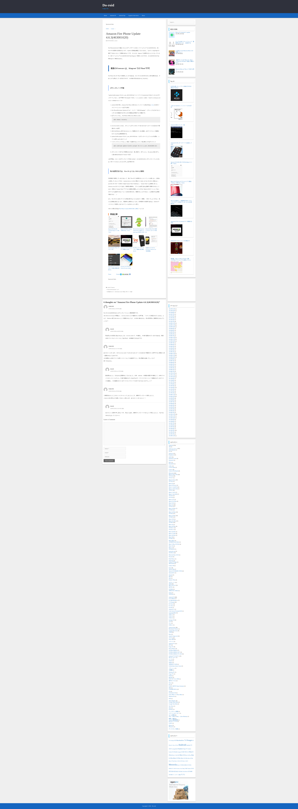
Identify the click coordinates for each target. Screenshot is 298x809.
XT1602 (171, 509)
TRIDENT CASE (173, 664)
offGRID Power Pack (174, 542)
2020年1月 (171, 335)
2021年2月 (171, 319)
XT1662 (171, 538)
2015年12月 (172, 414)
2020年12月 (172, 323)
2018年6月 (171, 362)
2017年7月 (171, 382)
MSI (170, 687)
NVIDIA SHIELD (173, 650)
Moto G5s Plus (172, 521)
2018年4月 (171, 366)
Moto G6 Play (172, 526)
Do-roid (108, 5)
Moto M (171, 537)
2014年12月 (172, 435)
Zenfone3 (171, 460)
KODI (170, 675)
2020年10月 (172, 326)
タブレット (172, 582)
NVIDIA (171, 589)
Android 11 (171, 609)
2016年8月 (171, 400)
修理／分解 (172, 718)
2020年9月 (171, 328)
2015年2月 (171, 432)
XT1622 (171, 506)
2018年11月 (172, 355)
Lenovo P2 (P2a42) (173, 471)
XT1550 (171, 497)
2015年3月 (171, 430)
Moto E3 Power (172, 485)
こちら (152, 105)
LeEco (170, 466)
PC (169, 684)
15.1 (170, 623)
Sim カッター (172, 657)
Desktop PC (172, 672)
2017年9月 (171, 378)
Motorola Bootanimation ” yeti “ (113, 289)
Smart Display (172, 700)
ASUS (170, 457)
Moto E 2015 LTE (173, 474)
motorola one (172, 551)
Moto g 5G (171, 499)
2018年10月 (172, 357)
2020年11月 (172, 325)
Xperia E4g (171, 569)
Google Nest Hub (173, 704)
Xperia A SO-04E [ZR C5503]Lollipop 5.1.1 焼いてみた (114, 230)
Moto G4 (171, 505)
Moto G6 (171, 524)
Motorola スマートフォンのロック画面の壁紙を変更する (114, 268)
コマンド (171, 641)
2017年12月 (172, 373)
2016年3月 (171, 409)
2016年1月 (171, 412)
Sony (170, 567)
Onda (170, 592)
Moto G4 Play (172, 508)
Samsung (171, 560)
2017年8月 (171, 380)
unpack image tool (173, 636)
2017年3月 (171, 389)
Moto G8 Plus (172, 535)
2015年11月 (172, 416)
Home (105, 15)
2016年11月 (172, 394)
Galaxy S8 (171, 565)
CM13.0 (171, 616)
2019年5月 (171, 346)
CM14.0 (171, 617)
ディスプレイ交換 (173, 729)
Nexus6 (171, 556)
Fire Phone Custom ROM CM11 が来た (129, 208)
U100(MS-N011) (173, 689)
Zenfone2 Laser (172, 458)
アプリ (170, 637)
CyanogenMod (172, 612)
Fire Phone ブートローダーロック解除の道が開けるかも (138, 249)
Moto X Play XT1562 (174, 544)
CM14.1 (171, 625)
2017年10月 (172, 376)
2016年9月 (171, 398)
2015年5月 (171, 426)
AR (169, 446)
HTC (170, 462)
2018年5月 (171, 364)
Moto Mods (171, 540)
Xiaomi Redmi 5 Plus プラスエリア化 (113, 248)
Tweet (109, 274)
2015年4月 (171, 428)
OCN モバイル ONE (174, 679)
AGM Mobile (172, 450)
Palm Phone (172, 558)
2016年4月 (171, 407)
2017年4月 (171, 387)
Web (170, 708)
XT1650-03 (171, 549)
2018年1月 (171, 371)
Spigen (170, 662)
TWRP (170, 632)
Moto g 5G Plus (172, 501)
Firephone (113, 287)
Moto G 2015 (172, 492)
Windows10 (172, 696)
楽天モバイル (172, 680)
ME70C (171, 587)
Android (108, 287)
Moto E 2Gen (172, 480)
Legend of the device (133, 15)
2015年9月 (171, 419)
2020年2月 (171, 334)
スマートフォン (173, 448)
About (143, 15)
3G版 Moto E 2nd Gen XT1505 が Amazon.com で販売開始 (151, 249)
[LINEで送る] (125, 274)
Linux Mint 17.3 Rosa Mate (175, 694)
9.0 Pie (170, 607)
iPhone (170, 725)
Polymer (171, 709)
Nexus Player (172, 648)
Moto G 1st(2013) (173, 487)
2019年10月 (172, 341)
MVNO (170, 677)
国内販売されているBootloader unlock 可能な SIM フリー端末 (119, 291)
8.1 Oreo (171, 605)
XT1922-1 (171, 527)
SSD (170, 698)
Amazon (171, 453)
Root (170, 634)
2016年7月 (171, 401)
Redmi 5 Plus (172, 580)
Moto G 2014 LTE (173, 488)
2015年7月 (171, 423)
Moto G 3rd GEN (173, 494)
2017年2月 (171, 391)
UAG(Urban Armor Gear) (175, 666)
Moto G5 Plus (172, 515)
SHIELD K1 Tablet (173, 590)
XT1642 (171, 513)
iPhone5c (171, 726)
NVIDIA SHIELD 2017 (174, 652)
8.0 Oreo (171, 604)
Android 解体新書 (173, 720)
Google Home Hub (173, 702)
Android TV (172, 643)
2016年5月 (171, 405)
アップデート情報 (173, 711)
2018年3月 (171, 367)
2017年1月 (171, 392)
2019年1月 (171, 351)
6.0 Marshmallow (173, 600)
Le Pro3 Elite (172, 467)
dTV (170, 645)
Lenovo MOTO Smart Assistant (176, 686)
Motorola (171, 473)
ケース (170, 659)
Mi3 (170, 576)
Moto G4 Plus (172, 512)
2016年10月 (172, 396)
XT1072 (171, 490)
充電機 (170, 670)
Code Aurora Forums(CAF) (175, 611)
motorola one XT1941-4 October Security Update (126, 267)
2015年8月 (171, 421)
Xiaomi (170, 575)
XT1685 (171, 517)
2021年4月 (171, 316)
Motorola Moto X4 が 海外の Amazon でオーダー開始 (151, 230)
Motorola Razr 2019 (174, 555)
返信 (120, 308)
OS (169, 691)
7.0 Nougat (171, 602)
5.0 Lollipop (172, 598)
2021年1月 (171, 321)
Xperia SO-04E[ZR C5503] (175, 571)
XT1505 (171, 481)
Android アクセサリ (174, 656)
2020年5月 (171, 332)
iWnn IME (171, 639)
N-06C (170, 723)
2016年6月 (171, 403)
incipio (170, 660)
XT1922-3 (171, 529)
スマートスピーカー (174, 713)
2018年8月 (171, 359)
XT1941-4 (171, 552)
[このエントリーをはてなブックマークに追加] (121, 274)
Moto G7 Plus (172, 533)
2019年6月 (171, 344)
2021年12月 (172, 309)
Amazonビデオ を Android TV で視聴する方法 (126, 248)
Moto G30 (171, 503)
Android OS (113, 15)
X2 (169, 451)
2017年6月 (171, 384)
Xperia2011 (171, 572)
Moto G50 (171, 519)
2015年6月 (171, 425)
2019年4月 (171, 348)
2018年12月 (172, 353)
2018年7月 (171, 360)
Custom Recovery (173, 630)
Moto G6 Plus (172, 531)
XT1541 (171, 495)
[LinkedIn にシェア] (129, 274)
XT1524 (171, 476)
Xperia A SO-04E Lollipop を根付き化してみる (126, 229)
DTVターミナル (173, 721)
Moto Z (170, 547)
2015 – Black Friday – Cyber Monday (178, 716)
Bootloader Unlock (173, 629)
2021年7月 (171, 314)
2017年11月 (172, 375)
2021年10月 (172, 310)
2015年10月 (172, 417)
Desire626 (171, 463)
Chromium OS (172, 692)
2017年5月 (171, 385)
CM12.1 (171, 614)
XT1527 (171, 477)
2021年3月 (171, 317)
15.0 (170, 621)
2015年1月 (171, 434)
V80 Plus (171, 594)
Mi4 (170, 578)
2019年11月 (172, 339)
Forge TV (171, 646)
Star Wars (171, 706)
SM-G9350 (171, 563)
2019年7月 (171, 342)
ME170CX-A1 (172, 585)
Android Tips (122, 15)
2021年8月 (171, 312)
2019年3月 (171, 350)
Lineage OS (171, 620)
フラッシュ (172, 668)
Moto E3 (171, 483)
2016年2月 (171, 410)
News (170, 683)
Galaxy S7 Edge (173, 562)
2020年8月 (171, 330)
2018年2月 (171, 369)
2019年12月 (172, 337)
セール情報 (172, 715)
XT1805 (171, 522)
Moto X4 (171, 546)
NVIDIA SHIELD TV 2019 (175, 654)
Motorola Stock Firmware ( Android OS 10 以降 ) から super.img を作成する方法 (138, 230)
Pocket (118, 274)
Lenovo (171, 469)
